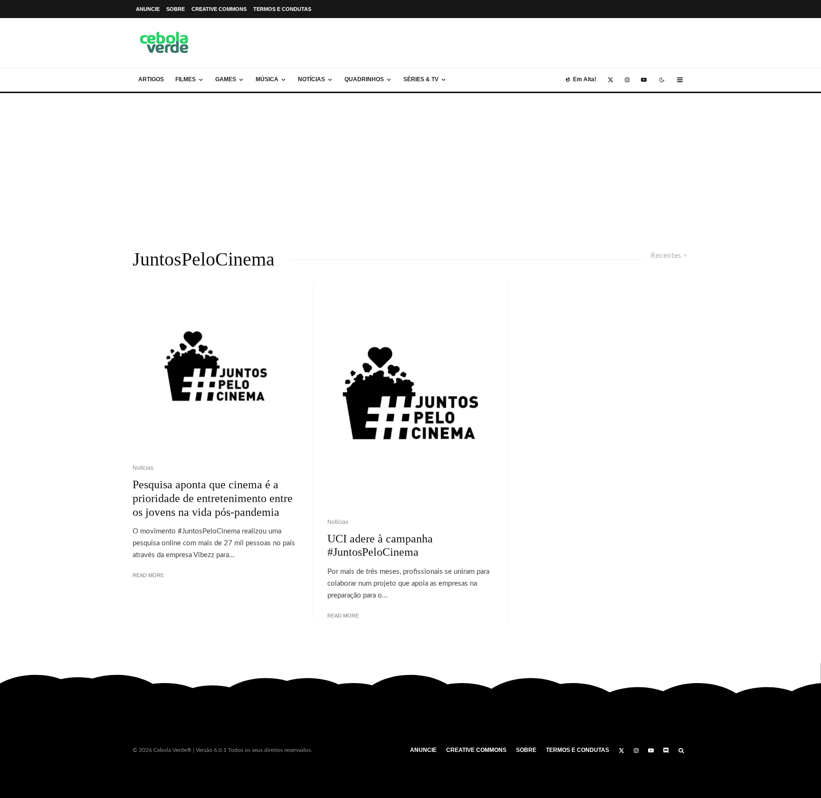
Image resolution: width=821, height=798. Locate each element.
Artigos (151, 79)
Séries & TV (421, 79)
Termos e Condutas (282, 9)
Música (267, 79)
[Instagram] (627, 80)
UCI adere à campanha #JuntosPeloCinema (380, 545)
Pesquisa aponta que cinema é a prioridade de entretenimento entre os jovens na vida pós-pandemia (213, 498)
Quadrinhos (364, 79)
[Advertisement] (410, 164)
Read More (148, 575)
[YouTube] (643, 80)
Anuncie (148, 9)
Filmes (185, 79)
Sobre (175, 9)
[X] (610, 80)
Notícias (311, 79)
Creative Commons (219, 9)
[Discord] (666, 750)
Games (225, 79)
